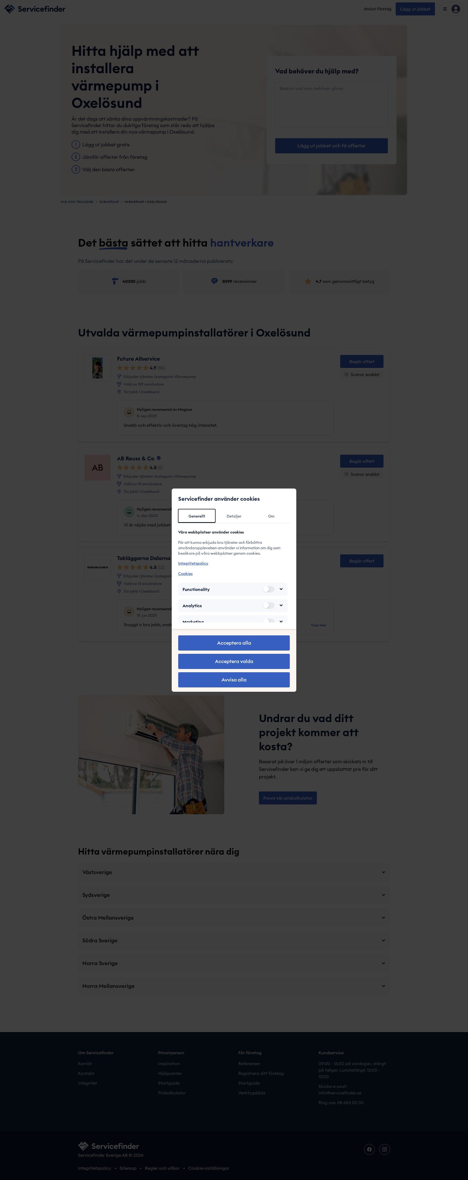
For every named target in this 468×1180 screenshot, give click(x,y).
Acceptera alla (234, 643)
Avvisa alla (234, 680)
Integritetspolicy (193, 563)
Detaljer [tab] (234, 516)
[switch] (269, 589)
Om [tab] (271, 516)
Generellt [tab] (196, 516)
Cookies (185, 573)
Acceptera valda (234, 661)
